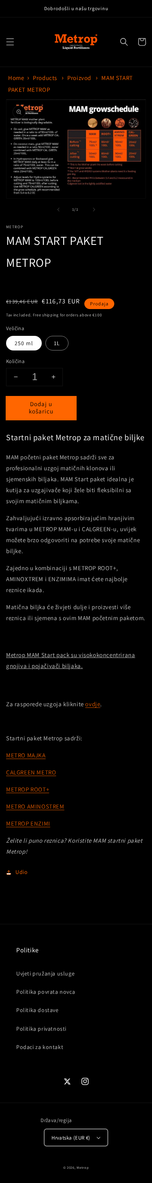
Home (16, 78)
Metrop (83, 1167)
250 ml (24, 343)
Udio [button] (21, 872)
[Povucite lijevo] (58, 209)
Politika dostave (37, 1010)
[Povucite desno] (94, 209)
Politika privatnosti (41, 1028)
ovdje (92, 704)
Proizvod (79, 78)
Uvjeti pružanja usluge (45, 973)
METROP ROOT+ (27, 789)
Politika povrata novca (45, 991)
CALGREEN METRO (31, 772)
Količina (15, 361)
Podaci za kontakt (39, 1047)
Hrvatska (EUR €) (70, 1137)
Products (45, 78)
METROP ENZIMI (28, 823)
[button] (10, 42)
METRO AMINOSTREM (35, 806)
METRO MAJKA (26, 755)
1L (57, 343)
